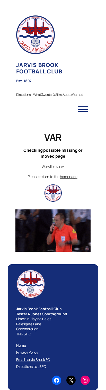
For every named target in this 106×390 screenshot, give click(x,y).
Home (21, 345)
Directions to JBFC (31, 366)
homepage (68, 176)
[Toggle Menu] (83, 109)
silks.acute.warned (69, 94)
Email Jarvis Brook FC (33, 359)
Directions (23, 94)
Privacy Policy (27, 352)
